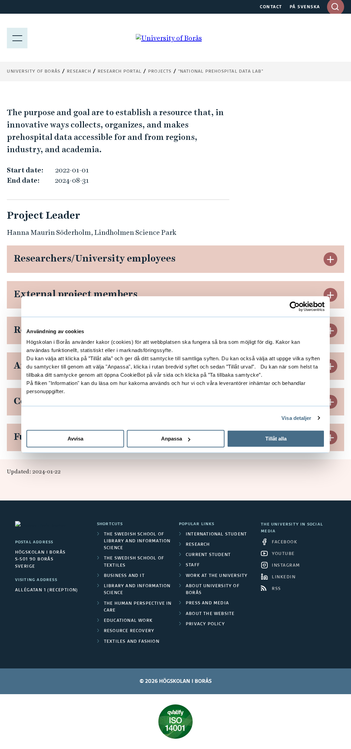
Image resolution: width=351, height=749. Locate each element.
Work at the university (216, 575)
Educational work (128, 620)
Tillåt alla (276, 439)
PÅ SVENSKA (305, 7)
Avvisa (75, 439)
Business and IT (124, 575)
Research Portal (120, 71)
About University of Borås (213, 589)
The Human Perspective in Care (138, 607)
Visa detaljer (296, 418)
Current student (208, 555)
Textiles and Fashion (131, 641)
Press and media (207, 603)
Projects (160, 71)
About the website (210, 614)
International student (216, 534)
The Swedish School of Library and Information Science (137, 541)
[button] (330, 259)
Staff (193, 565)
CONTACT (271, 7)
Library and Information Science (137, 589)
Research (79, 71)
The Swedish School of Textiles (134, 562)
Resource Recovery (129, 631)
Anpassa (171, 439)
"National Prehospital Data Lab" (220, 71)
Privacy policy (205, 624)
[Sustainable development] (175, 721)
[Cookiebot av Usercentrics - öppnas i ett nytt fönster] (295, 306)
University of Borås (33, 71)
